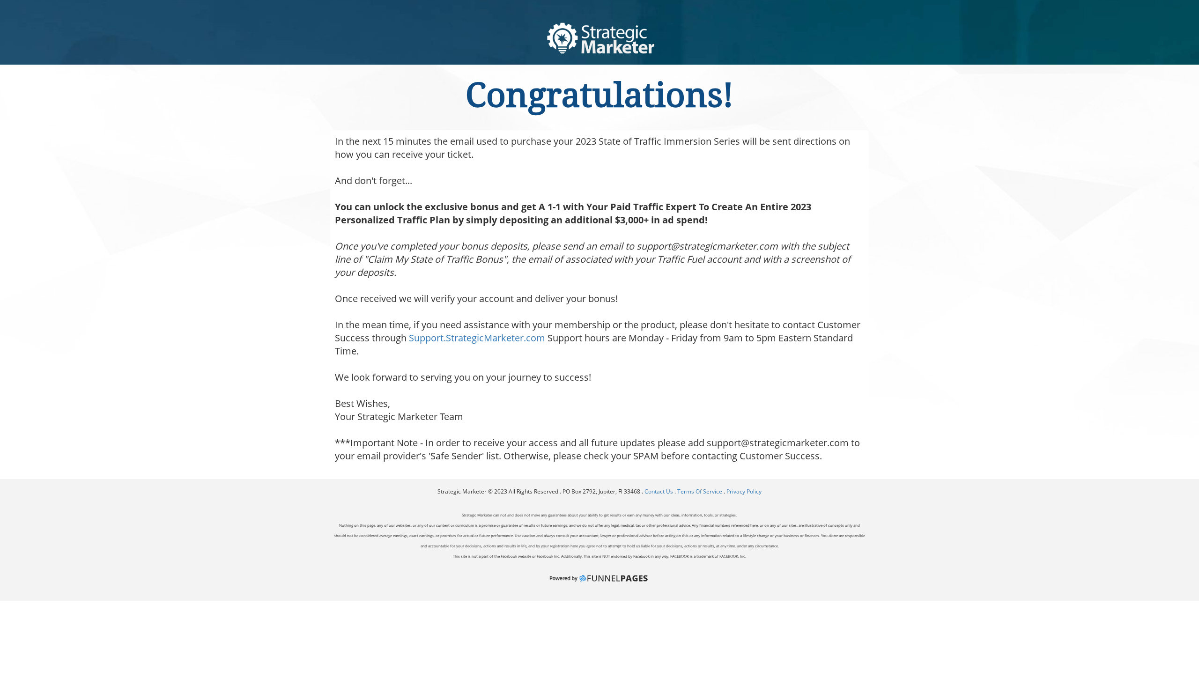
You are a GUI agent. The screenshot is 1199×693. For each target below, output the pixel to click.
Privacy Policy (744, 491)
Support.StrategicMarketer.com (477, 338)
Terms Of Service (699, 491)
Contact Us (659, 491)
